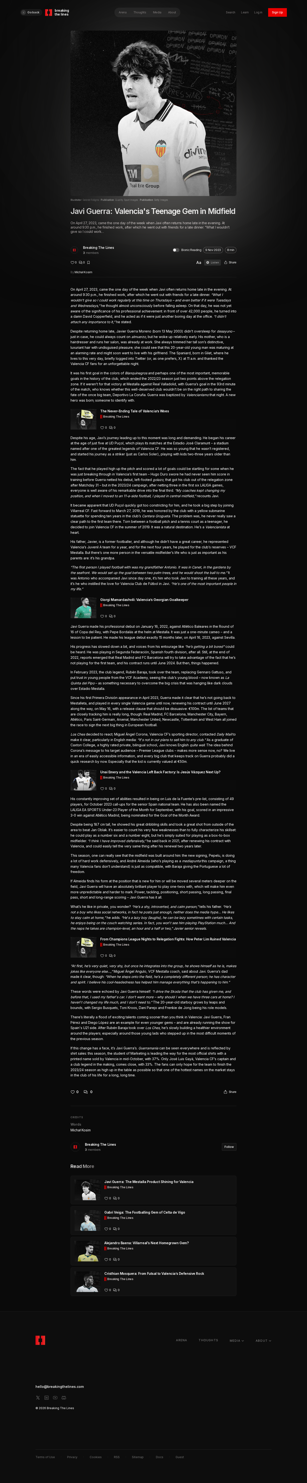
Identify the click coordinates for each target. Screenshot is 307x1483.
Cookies (96, 1457)
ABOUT (262, 1340)
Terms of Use (45, 1457)
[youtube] (55, 1397)
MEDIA (235, 1340)
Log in (258, 12)
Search (230, 12)
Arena (122, 12)
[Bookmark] (88, 262)
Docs (159, 1457)
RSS (117, 1457)
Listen (215, 262)
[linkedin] (46, 1397)
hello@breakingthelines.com (59, 1387)
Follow (229, 1147)
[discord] (63, 1397)
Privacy (72, 1457)
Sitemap (138, 1457)
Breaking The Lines (98, 247)
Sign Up (277, 12)
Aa (198, 262)
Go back (33, 12)
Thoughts (139, 12)
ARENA (181, 1340)
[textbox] (153, 682)
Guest (180, 1457)
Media (157, 12)
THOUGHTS (208, 1340)
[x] (37, 1397)
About (172, 12)
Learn (244, 12)
